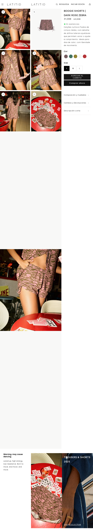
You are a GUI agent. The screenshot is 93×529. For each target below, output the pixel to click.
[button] (3, 4)
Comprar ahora (77, 83)
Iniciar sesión (78, 4)
